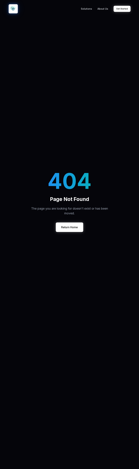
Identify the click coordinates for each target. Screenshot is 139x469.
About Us (102, 8)
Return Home (69, 227)
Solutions (86, 8)
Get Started (122, 8)
